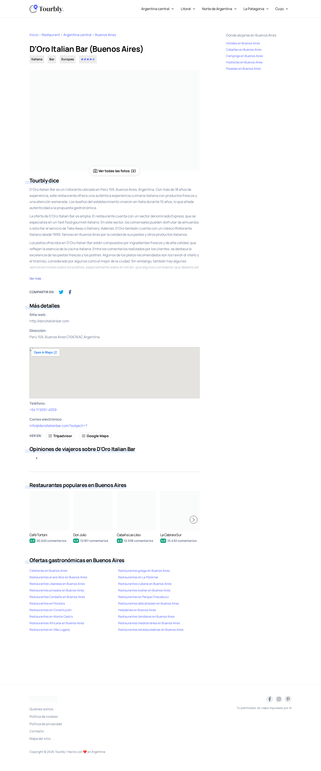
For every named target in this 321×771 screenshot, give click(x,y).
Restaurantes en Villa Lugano (49, 629)
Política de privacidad (45, 724)
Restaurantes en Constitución (50, 610)
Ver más (35, 278)
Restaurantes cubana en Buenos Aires (144, 584)
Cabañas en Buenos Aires (243, 49)
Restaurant (51, 34)
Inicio (33, 34)
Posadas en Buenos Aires (243, 68)
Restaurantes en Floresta (47, 603)
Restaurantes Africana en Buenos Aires (56, 623)
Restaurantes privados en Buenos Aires (56, 590)
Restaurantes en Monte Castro (51, 616)
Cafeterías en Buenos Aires (48, 570)
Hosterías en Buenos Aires (244, 62)
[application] (171, 8)
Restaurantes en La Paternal (138, 577)
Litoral (186, 8)
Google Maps (98, 435)
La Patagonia (253, 8)
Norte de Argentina (217, 8)
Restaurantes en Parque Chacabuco (143, 597)
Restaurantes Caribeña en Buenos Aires (57, 597)
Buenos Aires (105, 34)
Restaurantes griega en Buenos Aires (144, 570)
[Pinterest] (288, 699)
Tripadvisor (62, 435)
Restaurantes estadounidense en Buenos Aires (150, 629)
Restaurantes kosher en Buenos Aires (144, 590)
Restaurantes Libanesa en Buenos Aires (57, 584)
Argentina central (155, 8)
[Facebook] (269, 699)
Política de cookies (43, 716)
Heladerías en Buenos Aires (137, 610)
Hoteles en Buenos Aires (243, 43)
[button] (193, 519)
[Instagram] (278, 699)
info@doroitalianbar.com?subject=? (58, 425)
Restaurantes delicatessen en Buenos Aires (148, 603)
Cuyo (279, 8)
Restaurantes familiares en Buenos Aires (146, 616)
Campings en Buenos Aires (244, 56)
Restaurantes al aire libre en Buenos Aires (58, 577)
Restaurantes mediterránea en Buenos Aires (149, 623)
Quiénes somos (41, 709)
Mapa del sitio (40, 738)
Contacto (36, 731)
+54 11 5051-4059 (43, 409)
